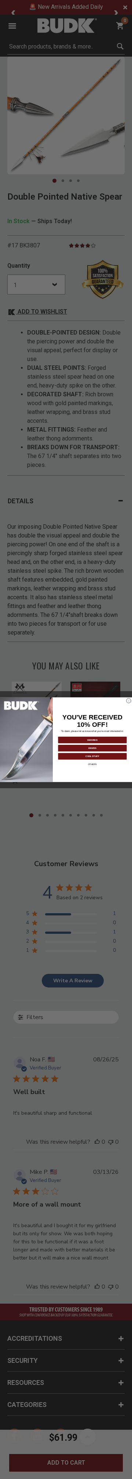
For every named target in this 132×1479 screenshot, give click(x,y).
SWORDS (92, 740)
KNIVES (92, 748)
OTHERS (92, 764)
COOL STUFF (92, 756)
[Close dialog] (128, 700)
